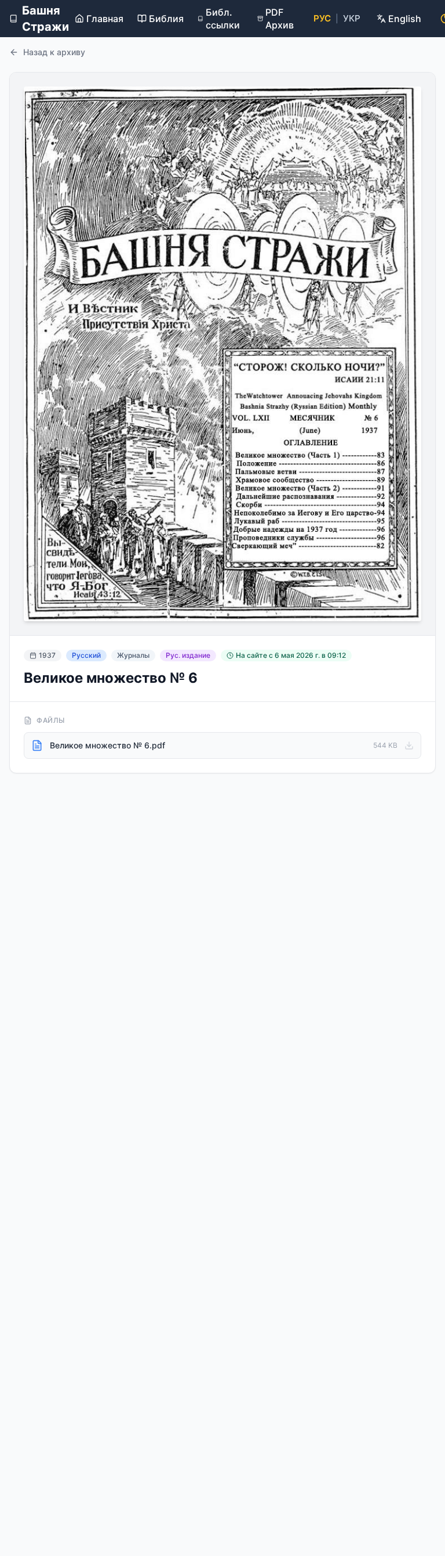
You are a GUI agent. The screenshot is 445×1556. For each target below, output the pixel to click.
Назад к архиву (54, 52)
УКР (351, 18)
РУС (322, 18)
